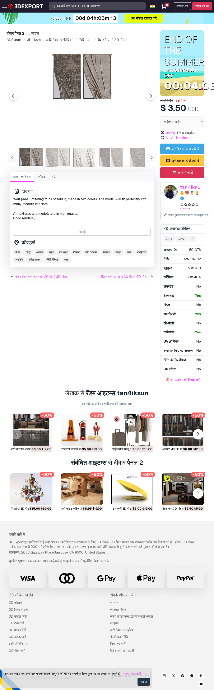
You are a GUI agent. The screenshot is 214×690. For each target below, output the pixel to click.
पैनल (17, 252)
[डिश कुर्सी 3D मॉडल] (132, 489)
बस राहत (63, 252)
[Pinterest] (182, 676)
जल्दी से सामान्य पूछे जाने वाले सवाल (131, 616)
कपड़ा (118, 252)
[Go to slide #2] (57, 157)
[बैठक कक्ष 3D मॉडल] (183, 489)
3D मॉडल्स (16, 602)
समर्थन (114, 602)
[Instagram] (164, 676)
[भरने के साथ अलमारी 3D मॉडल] (31, 430)
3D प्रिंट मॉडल (18, 609)
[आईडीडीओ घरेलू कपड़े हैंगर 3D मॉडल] (132, 430)
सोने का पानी (91, 252)
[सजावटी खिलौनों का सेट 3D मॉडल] (82, 430)
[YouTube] (201, 685)
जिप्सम (76, 252)
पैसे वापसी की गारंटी (122, 651)
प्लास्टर (106, 252)
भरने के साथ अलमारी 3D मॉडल (27, 449)
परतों (129, 252)
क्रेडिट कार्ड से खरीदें (185, 148)
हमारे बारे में (17, 534)
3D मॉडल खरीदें (21, 595)
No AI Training (177, 138)
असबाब (39, 252)
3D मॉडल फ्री (18, 616)
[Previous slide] (13, 95)
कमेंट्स (41, 177)
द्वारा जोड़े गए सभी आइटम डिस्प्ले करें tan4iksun (107, 404)
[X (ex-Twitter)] (173, 676)
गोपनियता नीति (119, 637)
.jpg (181, 238)
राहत (51, 252)
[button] (198, 434)
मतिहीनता (141, 252)
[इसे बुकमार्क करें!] (46, 439)
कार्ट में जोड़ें (185, 172)
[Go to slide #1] (30, 157)
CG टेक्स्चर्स (16, 623)
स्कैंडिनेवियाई (52, 259)
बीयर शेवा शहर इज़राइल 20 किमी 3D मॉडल (41, 277)
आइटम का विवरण (22, 177)
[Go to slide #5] (137, 157)
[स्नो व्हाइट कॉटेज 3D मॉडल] (82, 489)
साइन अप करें (202, 6)
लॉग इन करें (182, 6)
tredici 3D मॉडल (21, 508)
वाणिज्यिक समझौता (121, 630)
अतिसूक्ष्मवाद (34, 259)
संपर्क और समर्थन (123, 595)
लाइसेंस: (171, 133)
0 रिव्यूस (185, 209)
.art (169, 238)
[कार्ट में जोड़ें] (38, 439)
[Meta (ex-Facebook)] (192, 676)
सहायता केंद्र (118, 609)
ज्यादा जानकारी (132, 673)
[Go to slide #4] (111, 157)
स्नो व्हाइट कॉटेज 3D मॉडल (76, 508)
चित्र (28, 252)
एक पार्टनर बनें (17, 637)
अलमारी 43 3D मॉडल (174, 449)
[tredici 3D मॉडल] (31, 489)
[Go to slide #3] (84, 157)
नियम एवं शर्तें (117, 644)
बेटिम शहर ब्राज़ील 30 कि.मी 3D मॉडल (125, 277)
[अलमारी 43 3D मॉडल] (183, 430)
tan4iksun (191, 187)
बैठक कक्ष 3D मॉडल (172, 508)
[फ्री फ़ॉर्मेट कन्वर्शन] (192, 239)
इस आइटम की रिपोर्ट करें (185, 380)
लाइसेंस (114, 623)
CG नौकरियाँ (16, 651)
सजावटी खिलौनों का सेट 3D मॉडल (79, 449)
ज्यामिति (19, 259)
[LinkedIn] (201, 676)
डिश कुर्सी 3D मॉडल (122, 508)
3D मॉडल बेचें (17, 630)
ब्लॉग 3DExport (19, 644)
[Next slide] (150, 95)
